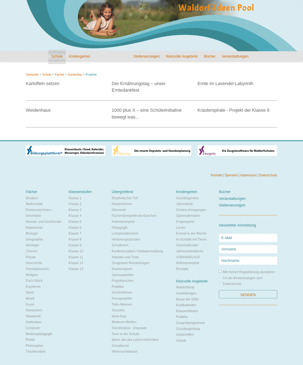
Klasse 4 (75, 215)
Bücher (210, 56)
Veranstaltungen (235, 56)
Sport (30, 292)
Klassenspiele (122, 269)
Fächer (59, 74)
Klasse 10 (76, 251)
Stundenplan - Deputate (129, 328)
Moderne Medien (124, 322)
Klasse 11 (76, 257)
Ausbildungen (186, 293)
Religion (32, 275)
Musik (30, 298)
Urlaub (181, 340)
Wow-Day (119, 316)
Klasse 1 (75, 198)
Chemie (31, 251)
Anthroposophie (123, 221)
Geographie (34, 239)
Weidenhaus (38, 110)
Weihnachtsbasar (124, 351)
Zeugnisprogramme (190, 323)
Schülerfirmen (122, 292)
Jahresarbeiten (123, 275)
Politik (30, 339)
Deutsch (32, 198)
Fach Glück (34, 280)
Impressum (248, 175)
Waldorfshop (185, 287)
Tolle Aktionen (122, 304)
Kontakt (217, 175)
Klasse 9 (75, 245)
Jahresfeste (184, 204)
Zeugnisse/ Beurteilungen (130, 263)
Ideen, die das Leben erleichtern (135, 339)
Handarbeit (34, 310)
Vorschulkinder (187, 245)
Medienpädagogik (39, 334)
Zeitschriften (185, 334)
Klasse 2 (75, 204)
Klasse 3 (75, 210)
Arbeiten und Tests (125, 257)
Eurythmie (33, 286)
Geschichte (34, 263)
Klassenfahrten (187, 311)
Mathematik (34, 204)
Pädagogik (120, 227)
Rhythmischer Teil (125, 198)
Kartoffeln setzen (42, 83)
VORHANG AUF (188, 257)
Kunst (30, 304)
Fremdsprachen (37, 269)
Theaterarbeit (35, 351)
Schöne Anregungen (191, 210)
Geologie (32, 245)
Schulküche (120, 345)
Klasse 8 (75, 239)
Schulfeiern (120, 245)
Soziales (118, 310)
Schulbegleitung (188, 329)
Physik (31, 257)
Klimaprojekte (122, 298)
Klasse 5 (75, 221)
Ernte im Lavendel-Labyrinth (225, 83)
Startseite (32, 74)
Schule (57, 56)
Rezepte (182, 269)
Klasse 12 (76, 263)
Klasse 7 (75, 233)
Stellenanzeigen (146, 56)
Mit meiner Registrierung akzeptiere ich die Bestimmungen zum (249, 278)
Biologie (32, 233)
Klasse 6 (75, 227)
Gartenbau (75, 74)
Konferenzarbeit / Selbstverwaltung (137, 251)
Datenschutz (268, 175)
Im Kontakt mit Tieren (191, 239)
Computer (33, 328)
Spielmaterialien (188, 215)
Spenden (231, 175)
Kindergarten (79, 56)
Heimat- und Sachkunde (43, 221)
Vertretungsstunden (126, 239)
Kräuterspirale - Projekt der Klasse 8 (233, 110)
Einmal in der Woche (191, 233)
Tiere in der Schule (125, 334)
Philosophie (34, 345)
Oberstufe (119, 210)
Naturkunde (34, 227)
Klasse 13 (76, 269)
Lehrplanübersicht (125, 233)
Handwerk (33, 316)
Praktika (118, 286)
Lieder (180, 227)
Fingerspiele (185, 221)
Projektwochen (123, 280)
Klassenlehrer (122, 204)
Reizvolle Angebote (182, 56)
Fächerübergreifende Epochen (134, 215)
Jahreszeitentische (189, 251)
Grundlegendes (187, 198)
